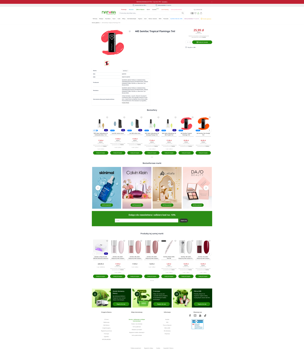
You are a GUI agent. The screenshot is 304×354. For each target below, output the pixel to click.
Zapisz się (184, 220)
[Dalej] (209, 130)
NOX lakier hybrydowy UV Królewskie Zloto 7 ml (101, 134)
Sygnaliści (106, 336)
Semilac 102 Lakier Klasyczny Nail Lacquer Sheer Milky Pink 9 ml (118, 257)
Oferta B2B (167, 328)
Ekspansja (167, 333)
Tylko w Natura (140, 9)
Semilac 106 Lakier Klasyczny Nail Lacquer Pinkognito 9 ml (135, 257)
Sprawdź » (165, 1)
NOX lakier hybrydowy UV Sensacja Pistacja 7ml (152, 134)
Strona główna (96, 22)
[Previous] (95, 130)
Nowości (131, 9)
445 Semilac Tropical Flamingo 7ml (111, 22)
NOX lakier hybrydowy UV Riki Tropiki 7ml (169, 134)
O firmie (106, 319)
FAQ (167, 322)
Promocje (123, 9)
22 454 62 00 (198, 9)
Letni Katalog (165, 9)
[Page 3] (153, 280)
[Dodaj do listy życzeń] (129, 31)
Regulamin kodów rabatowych (136, 332)
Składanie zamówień (137, 329)
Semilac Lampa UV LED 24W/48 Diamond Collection (100, 257)
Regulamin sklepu (148, 348)
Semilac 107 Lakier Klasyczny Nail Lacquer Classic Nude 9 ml (152, 257)
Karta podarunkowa (176, 9)
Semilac (125, 70)
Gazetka (155, 9)
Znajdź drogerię (106, 328)
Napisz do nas (121, 304)
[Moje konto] (198, 13)
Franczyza (106, 333)
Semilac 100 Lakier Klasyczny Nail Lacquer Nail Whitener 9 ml (186, 257)
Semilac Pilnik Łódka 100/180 (168, 257)
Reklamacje (106, 322)
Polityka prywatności (136, 348)
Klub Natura (106, 325)
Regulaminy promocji (106, 331)
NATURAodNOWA (106, 339)
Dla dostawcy (167, 331)
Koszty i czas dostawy (136, 324)
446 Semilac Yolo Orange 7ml (203, 134)
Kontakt (167, 319)
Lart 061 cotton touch (118, 133)
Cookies (158, 348)
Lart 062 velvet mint (134, 133)
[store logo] (109, 13)
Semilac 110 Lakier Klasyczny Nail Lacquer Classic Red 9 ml (203, 257)
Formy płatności (137, 326)
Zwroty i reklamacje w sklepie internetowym (137, 320)
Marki (148, 9)
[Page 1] (150, 280)
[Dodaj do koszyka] (100, 153)
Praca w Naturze (167, 325)
